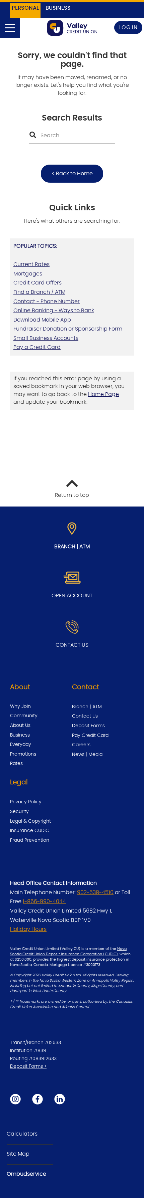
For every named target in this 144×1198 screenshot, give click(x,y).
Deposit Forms (88, 726)
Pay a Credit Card (37, 347)
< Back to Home (72, 173)
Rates (16, 763)
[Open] (10, 28)
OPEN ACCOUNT (72, 595)
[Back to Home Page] (72, 28)
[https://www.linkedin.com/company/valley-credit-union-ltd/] (59, 1099)
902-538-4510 (95, 892)
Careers (81, 745)
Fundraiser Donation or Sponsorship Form (67, 329)
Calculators (22, 1134)
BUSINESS (58, 8)
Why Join (20, 706)
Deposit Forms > (28, 1066)
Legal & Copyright (30, 821)
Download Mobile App (42, 320)
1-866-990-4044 (44, 901)
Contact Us (85, 716)
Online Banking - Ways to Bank (53, 310)
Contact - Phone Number (46, 301)
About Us (20, 725)
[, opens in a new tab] (72, 578)
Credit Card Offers (37, 282)
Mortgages (27, 273)
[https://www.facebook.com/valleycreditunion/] (37, 1099)
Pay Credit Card (90, 735)
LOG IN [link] (128, 27)
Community (24, 716)
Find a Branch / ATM (39, 292)
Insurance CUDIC (29, 830)
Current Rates (31, 264)
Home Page (103, 394)
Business (20, 735)
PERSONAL (25, 8)
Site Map (18, 1154)
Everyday (20, 744)
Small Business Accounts (45, 338)
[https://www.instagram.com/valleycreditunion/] (15, 1099)
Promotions (23, 754)
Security (19, 811)
